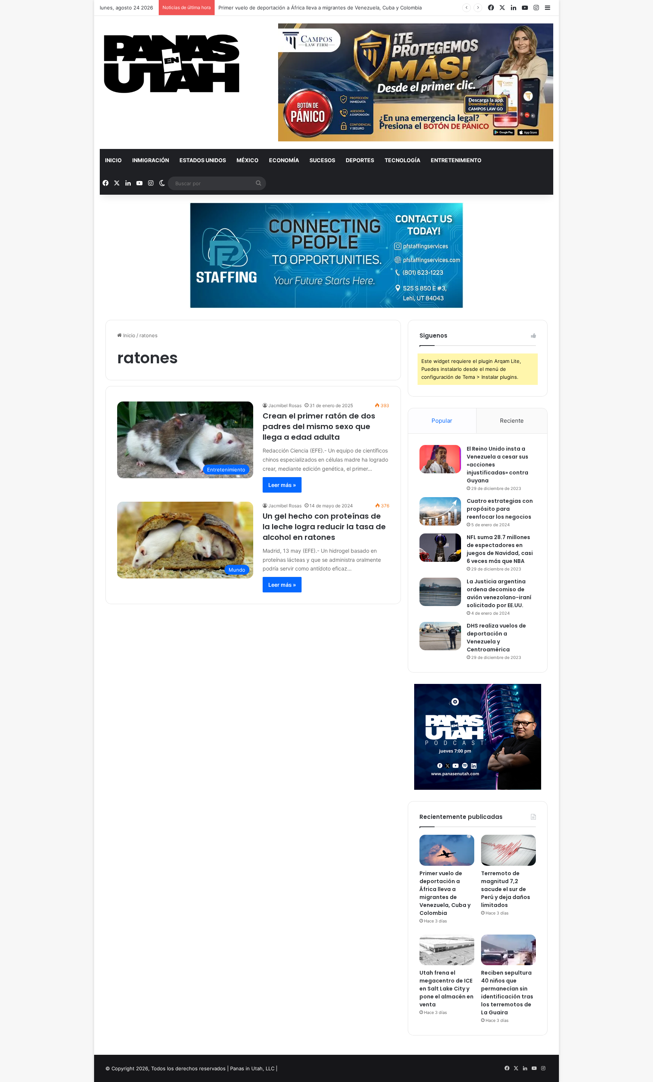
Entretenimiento (456, 160)
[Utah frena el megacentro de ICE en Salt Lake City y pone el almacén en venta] (446, 950)
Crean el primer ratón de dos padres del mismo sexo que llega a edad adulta (319, 426)
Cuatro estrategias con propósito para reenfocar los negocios (500, 509)
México (247, 160)
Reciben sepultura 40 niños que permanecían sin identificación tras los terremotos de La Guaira (507, 992)
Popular (442, 420)
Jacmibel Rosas (285, 405)
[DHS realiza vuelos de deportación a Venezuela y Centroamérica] (440, 636)
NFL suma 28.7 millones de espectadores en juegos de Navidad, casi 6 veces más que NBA (500, 549)
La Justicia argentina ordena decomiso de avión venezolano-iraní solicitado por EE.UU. (499, 593)
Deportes (360, 160)
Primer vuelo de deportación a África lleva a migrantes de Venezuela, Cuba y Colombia (320, 8)
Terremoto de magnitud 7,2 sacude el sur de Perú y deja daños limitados (505, 889)
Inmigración (150, 160)
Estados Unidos (202, 160)
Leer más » (282, 485)
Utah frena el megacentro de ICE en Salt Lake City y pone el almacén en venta (446, 988)
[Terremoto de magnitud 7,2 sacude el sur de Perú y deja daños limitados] (508, 850)
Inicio (113, 160)
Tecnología (402, 160)
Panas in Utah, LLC (252, 1068)
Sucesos (322, 160)
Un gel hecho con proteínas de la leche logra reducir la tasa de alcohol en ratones (324, 527)
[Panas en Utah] (171, 64)
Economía (284, 160)
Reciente (512, 420)
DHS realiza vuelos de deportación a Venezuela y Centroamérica (496, 637)
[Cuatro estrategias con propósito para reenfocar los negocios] (440, 511)
